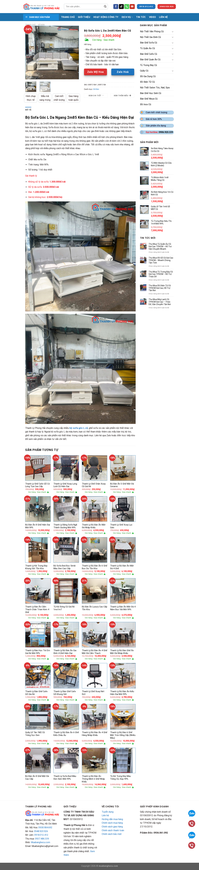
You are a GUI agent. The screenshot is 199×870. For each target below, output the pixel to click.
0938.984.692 (45, 827)
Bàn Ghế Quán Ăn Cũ (150, 59)
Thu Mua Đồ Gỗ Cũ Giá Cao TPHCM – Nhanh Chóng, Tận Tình (161, 260)
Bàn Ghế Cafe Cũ (148, 54)
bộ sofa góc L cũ (78, 428)
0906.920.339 (166, 132)
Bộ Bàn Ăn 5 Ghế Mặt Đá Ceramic (122, 485)
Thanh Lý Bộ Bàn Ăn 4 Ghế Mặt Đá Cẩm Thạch (94, 651)
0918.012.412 (41, 835)
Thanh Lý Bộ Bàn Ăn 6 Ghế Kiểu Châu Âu (66, 733)
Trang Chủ (68, 17)
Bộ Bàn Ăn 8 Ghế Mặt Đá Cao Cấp (37, 777)
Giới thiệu (84, 17)
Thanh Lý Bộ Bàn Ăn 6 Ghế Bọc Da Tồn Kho (94, 567)
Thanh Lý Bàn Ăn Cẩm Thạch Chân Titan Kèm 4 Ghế (37, 609)
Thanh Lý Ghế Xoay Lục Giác (121, 526)
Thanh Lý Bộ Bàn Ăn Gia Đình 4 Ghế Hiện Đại (64, 651)
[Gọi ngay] (191, 845)
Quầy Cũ (144, 70)
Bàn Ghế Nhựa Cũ (148, 98)
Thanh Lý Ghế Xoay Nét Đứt (93, 692)
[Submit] (105, 6)
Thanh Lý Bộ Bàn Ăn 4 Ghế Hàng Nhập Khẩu (94, 733)
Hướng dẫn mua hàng (112, 819)
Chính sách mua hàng (112, 822)
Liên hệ (105, 815)
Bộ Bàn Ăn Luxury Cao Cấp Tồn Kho (94, 608)
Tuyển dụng (107, 811)
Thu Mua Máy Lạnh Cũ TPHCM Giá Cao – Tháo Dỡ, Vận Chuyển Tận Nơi (160, 301)
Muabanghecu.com (40, 842)
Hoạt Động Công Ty (105, 17)
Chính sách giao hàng (112, 826)
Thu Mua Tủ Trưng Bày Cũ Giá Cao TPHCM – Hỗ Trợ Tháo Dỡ (161, 274)
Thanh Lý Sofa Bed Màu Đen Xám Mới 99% (64, 777)
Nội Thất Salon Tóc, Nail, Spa (155, 87)
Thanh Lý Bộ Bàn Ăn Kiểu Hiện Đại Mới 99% (122, 692)
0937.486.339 (42, 838)
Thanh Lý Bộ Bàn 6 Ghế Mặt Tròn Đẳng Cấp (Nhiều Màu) (122, 735)
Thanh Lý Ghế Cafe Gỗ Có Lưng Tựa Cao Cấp (37, 485)
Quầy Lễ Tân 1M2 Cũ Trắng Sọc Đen (35, 733)
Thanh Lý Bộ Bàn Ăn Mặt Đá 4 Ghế (122, 567)
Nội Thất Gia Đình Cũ (150, 37)
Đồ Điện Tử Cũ (147, 82)
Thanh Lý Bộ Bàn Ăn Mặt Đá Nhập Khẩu (93, 526)
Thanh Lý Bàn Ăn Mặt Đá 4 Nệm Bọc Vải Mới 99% (122, 608)
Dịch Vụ (126, 17)
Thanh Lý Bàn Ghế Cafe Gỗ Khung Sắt (64, 692)
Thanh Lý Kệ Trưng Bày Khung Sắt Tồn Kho (36, 567)
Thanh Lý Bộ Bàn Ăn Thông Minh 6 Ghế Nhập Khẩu (93, 779)
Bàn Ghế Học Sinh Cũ (150, 93)
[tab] (28, 110)
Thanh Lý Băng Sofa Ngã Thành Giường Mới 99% (65, 526)
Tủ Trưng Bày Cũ (148, 65)
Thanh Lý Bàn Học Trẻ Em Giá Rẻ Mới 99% (37, 651)
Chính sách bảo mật (112, 834)
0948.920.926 (41, 831)
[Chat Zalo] (191, 835)
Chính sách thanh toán (113, 830)
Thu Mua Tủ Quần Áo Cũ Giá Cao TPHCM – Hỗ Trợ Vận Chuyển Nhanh (160, 246)
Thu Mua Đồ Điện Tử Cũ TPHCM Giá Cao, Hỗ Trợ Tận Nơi (160, 288)
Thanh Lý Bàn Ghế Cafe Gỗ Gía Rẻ (36, 692)
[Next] (74, 52)
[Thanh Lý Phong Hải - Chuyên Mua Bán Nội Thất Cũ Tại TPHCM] (41, 6)
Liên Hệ (163, 17)
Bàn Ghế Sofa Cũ (148, 42)
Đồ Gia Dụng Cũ (148, 76)
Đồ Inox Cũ (145, 104)
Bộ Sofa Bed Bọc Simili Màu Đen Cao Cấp (64, 567)
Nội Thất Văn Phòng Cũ (152, 31)
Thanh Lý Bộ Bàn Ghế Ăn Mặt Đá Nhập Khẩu (122, 651)
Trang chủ (30, 25)
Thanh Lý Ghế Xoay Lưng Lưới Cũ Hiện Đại (65, 485)
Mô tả (28, 110)
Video (152, 17)
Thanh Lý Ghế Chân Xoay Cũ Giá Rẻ (94, 485)
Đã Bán (41, 25)
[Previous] (29, 52)
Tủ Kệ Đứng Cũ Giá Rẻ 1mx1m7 (64, 608)
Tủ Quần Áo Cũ (147, 48)
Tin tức (141, 17)
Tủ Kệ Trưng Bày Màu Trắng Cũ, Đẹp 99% (120, 777)
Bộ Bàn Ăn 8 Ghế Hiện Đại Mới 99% (37, 526)
